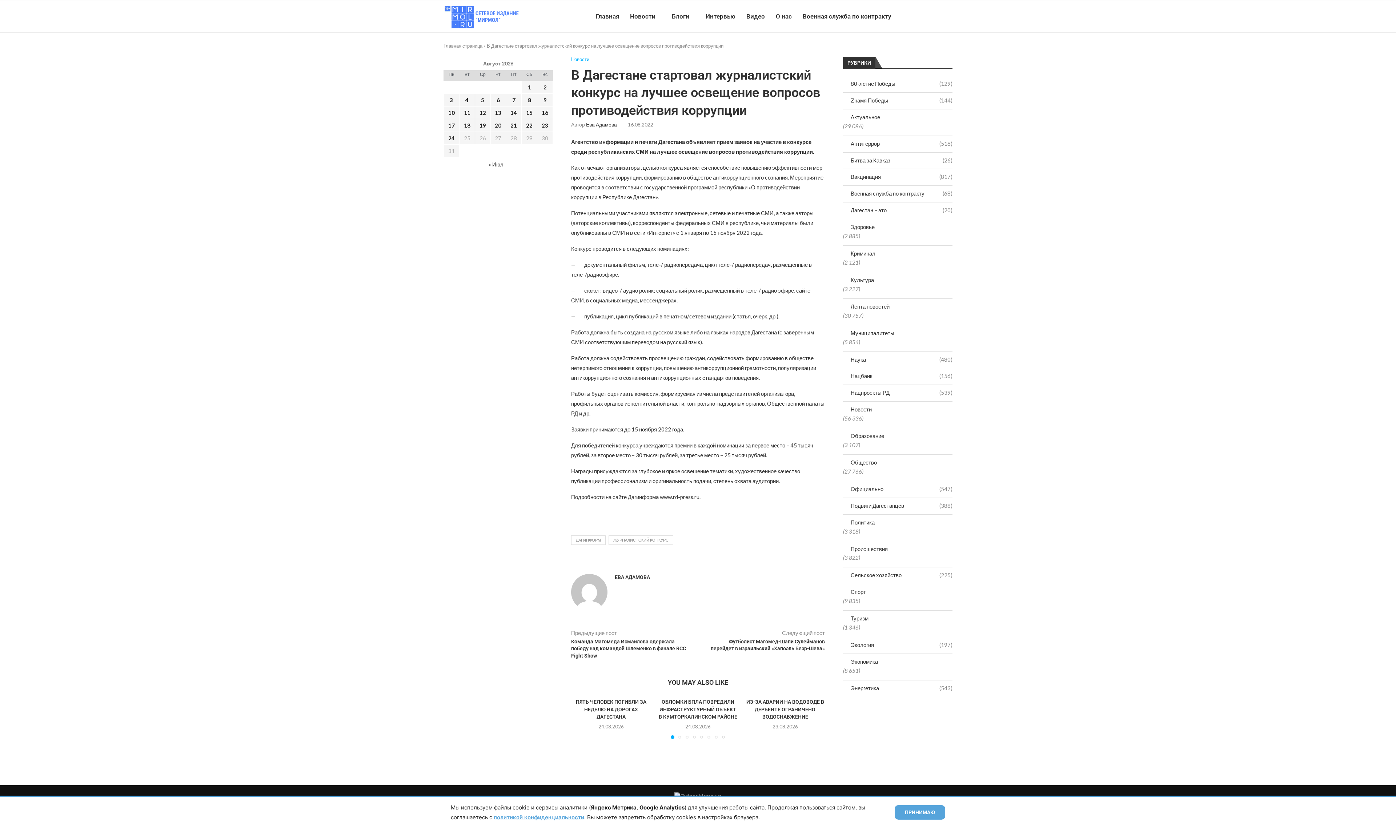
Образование (867, 436)
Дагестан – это (901, 210)
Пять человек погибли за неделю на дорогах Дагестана (611, 709)
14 (513, 112)
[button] (581, 718)
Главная (607, 16)
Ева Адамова (601, 124)
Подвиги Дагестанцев (901, 505)
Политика (863, 522)
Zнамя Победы (901, 100)
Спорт (858, 591)
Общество (864, 462)
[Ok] (938, 16)
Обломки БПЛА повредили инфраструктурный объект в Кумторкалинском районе (698, 709)
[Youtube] (915, 16)
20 (498, 125)
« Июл (496, 164)
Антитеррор (901, 143)
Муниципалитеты (872, 333)
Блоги (680, 16)
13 (498, 112)
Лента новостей (870, 306)
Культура (862, 280)
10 (451, 112)
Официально (901, 489)
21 (513, 125)
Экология (901, 645)
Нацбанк (901, 376)
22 (529, 125)
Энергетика (901, 688)
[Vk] (922, 16)
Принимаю (920, 812)
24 (451, 138)
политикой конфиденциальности (539, 817)
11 (467, 112)
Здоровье (863, 227)
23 (545, 125)
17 (451, 125)
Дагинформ (588, 540)
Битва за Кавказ (901, 160)
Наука (901, 359)
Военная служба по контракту (847, 16)
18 (467, 125)
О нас (784, 16)
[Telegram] (930, 16)
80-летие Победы (901, 83)
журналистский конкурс (641, 540)
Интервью (720, 16)
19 (483, 125)
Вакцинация (901, 176)
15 (529, 112)
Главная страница (463, 46)
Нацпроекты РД (901, 392)
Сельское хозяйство (901, 575)
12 (483, 112)
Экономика (864, 661)
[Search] (948, 16)
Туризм (860, 618)
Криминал (863, 253)
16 (545, 112)
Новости (642, 16)
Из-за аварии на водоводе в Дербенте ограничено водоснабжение (785, 709)
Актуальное (865, 117)
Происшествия (869, 549)
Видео (755, 16)
